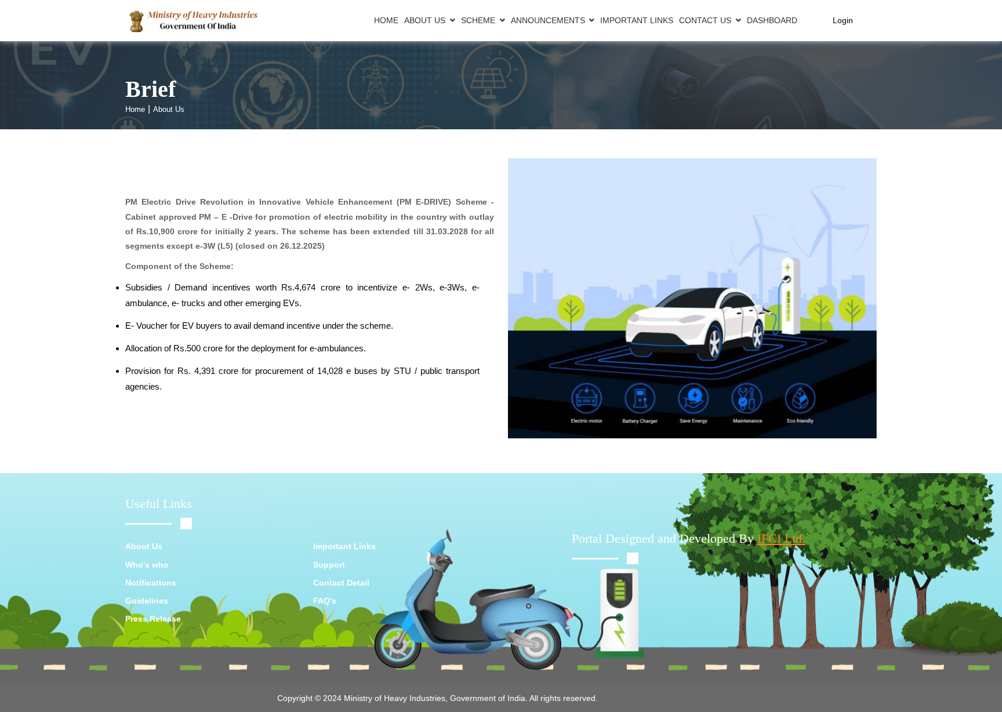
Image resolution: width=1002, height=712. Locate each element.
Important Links (636, 20)
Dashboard (772, 20)
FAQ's (324, 600)
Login (843, 20)
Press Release (153, 618)
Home (386, 20)
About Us (424, 20)
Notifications (150, 582)
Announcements (548, 20)
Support (329, 564)
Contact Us (705, 20)
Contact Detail (341, 582)
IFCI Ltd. (781, 538)
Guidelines (146, 600)
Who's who (147, 564)
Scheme (478, 20)
